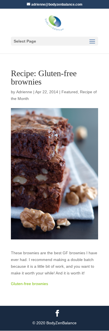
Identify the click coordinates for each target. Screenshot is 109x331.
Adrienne (24, 92)
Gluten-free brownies (29, 283)
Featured (69, 92)
